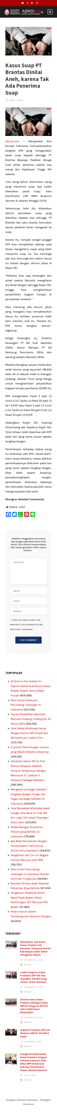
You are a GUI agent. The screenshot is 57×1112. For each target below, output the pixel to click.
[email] (23, 3)
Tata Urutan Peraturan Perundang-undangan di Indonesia (26, 705)
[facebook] (27, 3)
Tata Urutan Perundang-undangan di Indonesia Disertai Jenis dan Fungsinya (30, 874)
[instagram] (37, 3)
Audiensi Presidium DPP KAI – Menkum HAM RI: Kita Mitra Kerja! (36, 1033)
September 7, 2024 (33, 1041)
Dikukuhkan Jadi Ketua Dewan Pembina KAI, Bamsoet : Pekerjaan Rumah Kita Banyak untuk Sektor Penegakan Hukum (35, 948)
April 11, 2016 (16, 100)
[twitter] (32, 3)
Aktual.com (12, 141)
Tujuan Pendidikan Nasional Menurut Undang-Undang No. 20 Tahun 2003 (31, 719)
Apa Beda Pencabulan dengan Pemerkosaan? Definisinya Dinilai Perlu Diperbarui (29, 845)
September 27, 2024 (33, 960)
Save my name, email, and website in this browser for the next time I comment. (26, 625)
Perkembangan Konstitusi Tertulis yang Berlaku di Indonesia (27, 831)
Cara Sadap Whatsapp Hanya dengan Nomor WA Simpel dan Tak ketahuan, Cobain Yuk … (29, 733)
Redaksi (28, 965)
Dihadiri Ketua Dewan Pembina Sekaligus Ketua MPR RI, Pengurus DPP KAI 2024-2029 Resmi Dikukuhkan (34, 1006)
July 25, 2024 (30, 1075)
